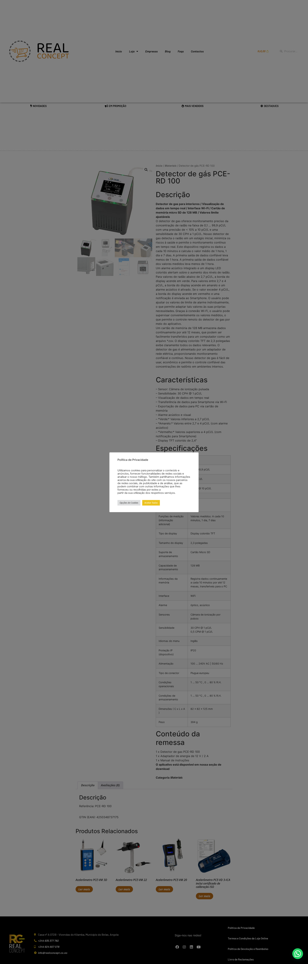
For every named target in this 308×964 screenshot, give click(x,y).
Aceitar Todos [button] (151, 502)
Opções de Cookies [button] (129, 502)
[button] (297, 953)
